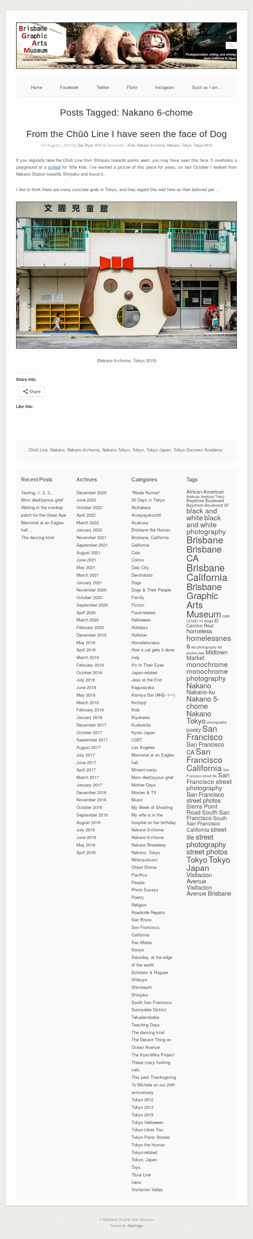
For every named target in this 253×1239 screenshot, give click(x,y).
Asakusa (139, 522)
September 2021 (92, 545)
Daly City (140, 567)
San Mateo (141, 942)
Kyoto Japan (143, 732)
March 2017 (87, 777)
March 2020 (87, 620)
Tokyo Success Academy (197, 450)
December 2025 (91, 492)
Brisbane (204, 539)
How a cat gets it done (152, 650)
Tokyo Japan (158, 450)
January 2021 (89, 582)
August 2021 (88, 552)
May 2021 (85, 567)
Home (36, 87)
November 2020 (91, 590)
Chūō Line (37, 450)
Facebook (69, 87)
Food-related (143, 612)
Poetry (137, 897)
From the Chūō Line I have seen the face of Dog (126, 134)
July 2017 (85, 755)
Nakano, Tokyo (179, 145)
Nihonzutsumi (144, 859)
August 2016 (88, 822)
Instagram (164, 87)
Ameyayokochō (146, 515)
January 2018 (89, 717)
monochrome (207, 664)
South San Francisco (151, 1002)
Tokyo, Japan (144, 1159)
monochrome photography (207, 674)
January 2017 (89, 785)
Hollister (139, 635)
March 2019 (87, 657)
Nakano (57, 450)
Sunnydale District (148, 1009)
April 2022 (86, 515)
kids (201, 652)
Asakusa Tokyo (212, 496)
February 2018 (90, 709)
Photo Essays (144, 889)
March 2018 (87, 702)
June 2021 (86, 560)
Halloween (141, 620)
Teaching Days (145, 1025)
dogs (208, 620)
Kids (131, 145)
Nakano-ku (200, 691)
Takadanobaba (145, 1017)
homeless (199, 630)
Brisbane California (206, 572)
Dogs (136, 582)
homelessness (208, 641)
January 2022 (89, 530)
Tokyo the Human (148, 1144)
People (138, 882)
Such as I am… (207, 87)
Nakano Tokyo (115, 450)
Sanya (137, 949)
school (54, 167)
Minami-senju (144, 769)
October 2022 (89, 507)
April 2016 (86, 852)
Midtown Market (207, 655)
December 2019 (91, 635)
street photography (206, 840)
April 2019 (86, 650)
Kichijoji (138, 702)
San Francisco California (204, 759)
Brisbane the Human (150, 530)
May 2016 (85, 845)
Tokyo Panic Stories (150, 1137)
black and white (201, 513)
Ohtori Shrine (143, 867)
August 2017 (88, 747)
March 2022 (87, 522)
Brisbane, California (150, 537)
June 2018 (86, 687)
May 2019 (85, 642)
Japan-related (144, 672)
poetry (193, 730)
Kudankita (141, 725)
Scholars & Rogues (149, 972)
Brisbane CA (204, 553)
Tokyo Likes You (147, 1129)
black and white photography (206, 524)
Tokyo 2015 (202, 145)
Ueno (136, 1182)
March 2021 (87, 575)
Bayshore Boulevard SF (207, 505)
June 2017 (86, 762)
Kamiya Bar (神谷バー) (153, 695)
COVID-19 (194, 621)
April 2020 (86, 612)
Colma (137, 560)
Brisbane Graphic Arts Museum (204, 600)
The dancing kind (37, 537)
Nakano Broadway (148, 845)
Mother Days (143, 785)
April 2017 (86, 769)
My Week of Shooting (152, 807)
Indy (135, 657)
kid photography (203, 647)
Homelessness (145, 642)
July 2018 (85, 680)
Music (137, 799)
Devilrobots (142, 575)
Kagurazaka (142, 687)
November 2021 (91, 537)
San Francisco (204, 732)
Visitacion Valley (147, 1189)
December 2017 (91, 725)
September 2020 (92, 605)
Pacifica (139, 875)
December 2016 (91, 792)
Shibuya (139, 979)
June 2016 (86, 837)
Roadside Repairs (148, 912)
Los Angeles (143, 747)
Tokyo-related (144, 1152)
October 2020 (89, 597)
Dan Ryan (85, 145)
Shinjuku (139, 995)
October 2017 (89, 732)
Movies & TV (143, 792)
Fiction (137, 605)
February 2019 (90, 665)
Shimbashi (141, 987)
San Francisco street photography (209, 781)
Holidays (139, 627)
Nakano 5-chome (147, 829)
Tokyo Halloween (147, 1122)
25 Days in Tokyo (148, 500)
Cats (135, 552)
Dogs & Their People (151, 590)
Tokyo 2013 (142, 1107)
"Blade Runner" (145, 492)
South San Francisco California (206, 823)
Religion (139, 905)
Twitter (103, 87)
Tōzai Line (141, 1174)
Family (137, 597)
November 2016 (91, 799)
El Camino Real (202, 623)
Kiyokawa (140, 717)
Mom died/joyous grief (42, 500)
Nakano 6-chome (151, 145)
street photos (207, 851)
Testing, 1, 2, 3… (37, 492)
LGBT (136, 739)
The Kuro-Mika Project (152, 1055)
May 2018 (85, 695)
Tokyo (138, 450)
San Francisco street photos (205, 797)
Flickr (132, 87)
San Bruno (141, 919)
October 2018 (89, 672)
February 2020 (90, 627)
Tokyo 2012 (142, 1099)
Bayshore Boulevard (205, 500)
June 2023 (86, 500)
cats (226, 616)
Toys (136, 1167)
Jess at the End (146, 680)
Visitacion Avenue (199, 877)
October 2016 (89, 807)
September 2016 (92, 815)
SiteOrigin (135, 1225)
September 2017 (92, 739)
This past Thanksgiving (153, 1077)
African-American (205, 491)
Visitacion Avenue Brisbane (208, 890)
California (140, 545)
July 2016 (85, 829)
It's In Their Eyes (147, 665)
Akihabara (141, 507)
